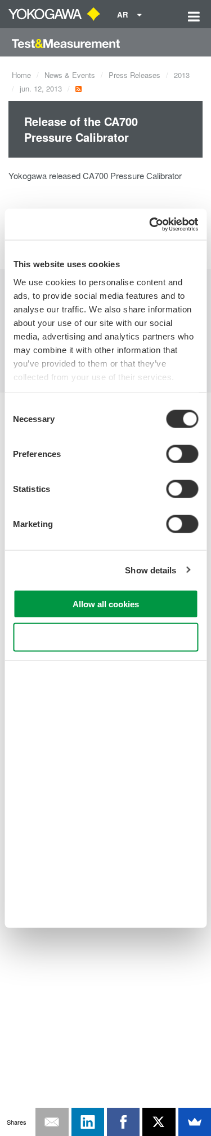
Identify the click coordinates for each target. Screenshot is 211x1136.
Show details (150, 569)
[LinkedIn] (87, 1122)
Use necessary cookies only (105, 637)
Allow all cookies (106, 604)
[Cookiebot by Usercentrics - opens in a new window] (150, 224)
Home (21, 74)
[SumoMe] (194, 1122)
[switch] (182, 454)
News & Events (69, 74)
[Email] (51, 1122)
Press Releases (134, 74)
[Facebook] (123, 1122)
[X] (158, 1122)
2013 (182, 74)
